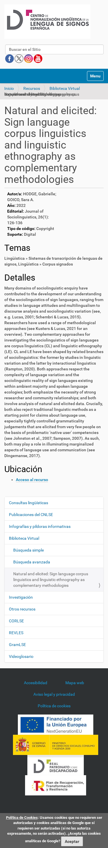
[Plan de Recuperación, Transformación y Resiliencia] (55, 785)
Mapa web (74, 682)
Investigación (21, 597)
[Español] (47, 21)
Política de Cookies (22, 817)
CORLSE (16, 621)
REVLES (16, 632)
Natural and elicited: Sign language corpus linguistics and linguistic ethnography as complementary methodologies (50, 579)
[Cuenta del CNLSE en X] (19, 58)
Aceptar (72, 841)
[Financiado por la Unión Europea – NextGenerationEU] (55, 724)
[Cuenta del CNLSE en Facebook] (10, 58)
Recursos (31, 88)
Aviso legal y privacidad (54, 694)
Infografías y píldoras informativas (40, 526)
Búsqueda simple (28, 550)
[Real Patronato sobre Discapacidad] (55, 764)
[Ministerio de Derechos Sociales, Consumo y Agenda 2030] (55, 744)
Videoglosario (21, 656)
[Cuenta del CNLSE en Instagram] (29, 58)
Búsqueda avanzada (31, 562)
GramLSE (17, 644)
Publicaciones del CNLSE (31, 514)
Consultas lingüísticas (28, 502)
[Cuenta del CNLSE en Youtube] (38, 58)
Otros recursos (22, 609)
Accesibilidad (35, 682)
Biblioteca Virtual (65, 88)
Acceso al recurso (32, 479)
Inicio (9, 88)
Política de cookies (54, 706)
